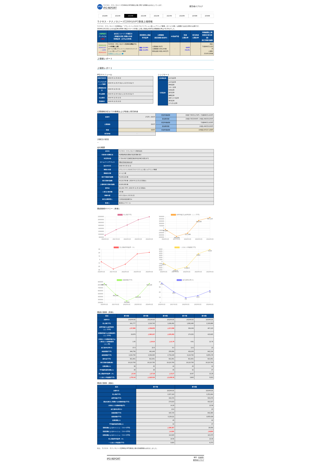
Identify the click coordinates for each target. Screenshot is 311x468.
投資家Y (201, 457)
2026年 (105, 16)
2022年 (156, 16)
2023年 (143, 16)
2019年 (194, 16)
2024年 (130, 16)
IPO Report (110, 7)
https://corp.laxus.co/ (125, 162)
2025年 (118, 16)
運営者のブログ (196, 6)
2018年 (207, 16)
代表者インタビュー (114, 53)
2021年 (169, 16)
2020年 (182, 16)
